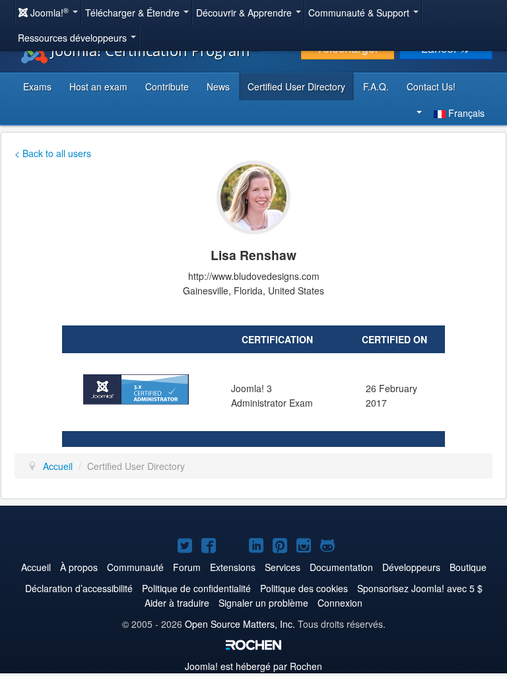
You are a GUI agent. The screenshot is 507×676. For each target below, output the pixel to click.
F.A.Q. (376, 86)
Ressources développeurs (73, 37)
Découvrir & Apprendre (245, 12)
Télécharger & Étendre (133, 12)
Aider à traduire (177, 602)
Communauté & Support (360, 12)
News (218, 86)
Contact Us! (431, 86)
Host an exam (98, 86)
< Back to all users (53, 153)
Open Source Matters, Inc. (240, 623)
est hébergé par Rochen (253, 666)
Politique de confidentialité (196, 588)
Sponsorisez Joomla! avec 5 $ (420, 588)
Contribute (167, 86)
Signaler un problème (263, 602)
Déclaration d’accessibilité (79, 588)
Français (465, 112)
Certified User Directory (296, 86)
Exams (37, 86)
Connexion (340, 602)
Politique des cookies (304, 588)
